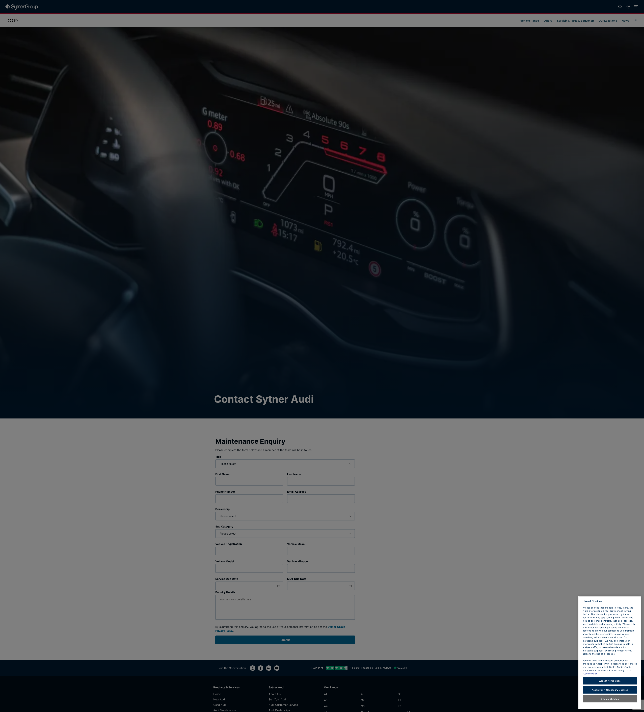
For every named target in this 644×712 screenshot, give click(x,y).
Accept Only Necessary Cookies (610, 690)
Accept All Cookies (610, 680)
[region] (609, 652)
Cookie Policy (590, 673)
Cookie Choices (610, 699)
